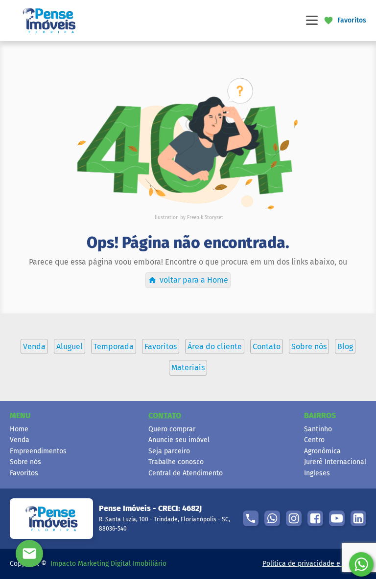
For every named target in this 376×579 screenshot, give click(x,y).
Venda (19, 440)
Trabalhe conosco (176, 462)
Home (19, 429)
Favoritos (24, 473)
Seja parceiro (169, 451)
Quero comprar (171, 429)
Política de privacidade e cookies (314, 563)
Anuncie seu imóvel (179, 440)
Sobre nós (25, 462)
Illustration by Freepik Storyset (188, 218)
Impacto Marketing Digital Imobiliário (108, 563)
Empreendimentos (38, 451)
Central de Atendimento (185, 473)
